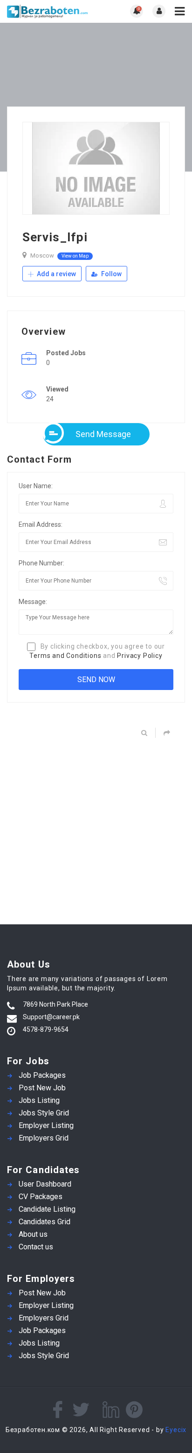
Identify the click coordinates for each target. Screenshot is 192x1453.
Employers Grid (44, 1138)
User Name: (36, 486)
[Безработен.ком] (51, 11)
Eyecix (175, 1429)
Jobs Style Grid (44, 1112)
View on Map (75, 256)
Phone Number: (41, 563)
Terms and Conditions (65, 655)
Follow (111, 274)
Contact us (36, 1246)
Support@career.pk (51, 1017)
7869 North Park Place (55, 1004)
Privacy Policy (139, 655)
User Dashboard (45, 1184)
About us (33, 1234)
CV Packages (40, 1196)
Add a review (55, 274)
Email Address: (40, 524)
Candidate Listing (47, 1209)
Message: (33, 601)
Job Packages (42, 1075)
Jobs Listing (39, 1100)
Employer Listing (46, 1125)
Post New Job (42, 1087)
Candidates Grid (44, 1221)
